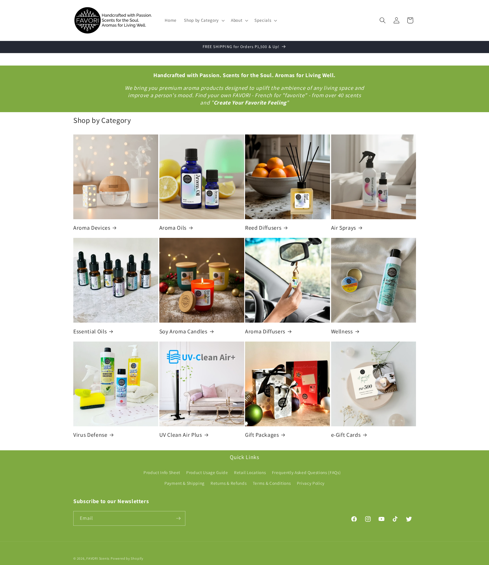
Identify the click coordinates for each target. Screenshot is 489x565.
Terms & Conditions (272, 483)
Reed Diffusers (263, 227)
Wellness (342, 331)
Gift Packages (262, 434)
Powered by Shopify (127, 558)
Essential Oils (90, 331)
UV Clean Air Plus (180, 434)
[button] (203, 20)
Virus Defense (90, 434)
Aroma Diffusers (265, 331)
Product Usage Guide (207, 472)
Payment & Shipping (184, 483)
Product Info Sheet (161, 472)
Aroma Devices (91, 227)
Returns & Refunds (228, 483)
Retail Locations (250, 472)
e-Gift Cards (346, 434)
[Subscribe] (178, 518)
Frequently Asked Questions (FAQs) (306, 472)
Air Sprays (343, 227)
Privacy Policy (311, 483)
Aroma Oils (173, 227)
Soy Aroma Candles (183, 331)
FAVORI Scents (98, 558)
